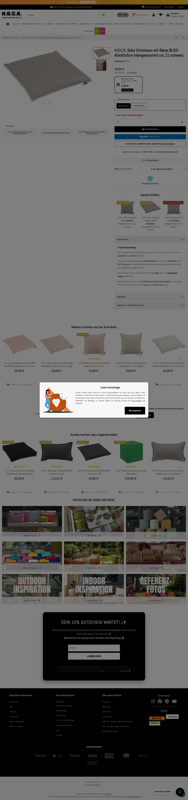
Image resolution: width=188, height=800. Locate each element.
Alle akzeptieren (135, 410)
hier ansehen (137, 400)
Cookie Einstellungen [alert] (110, 387)
